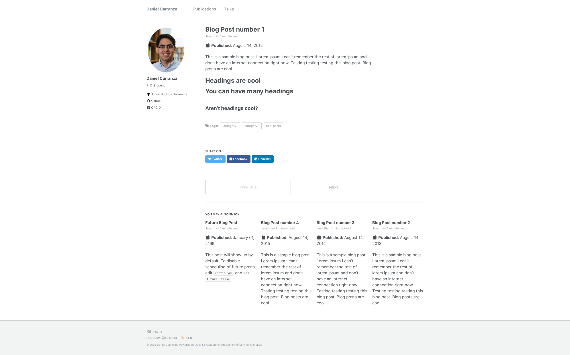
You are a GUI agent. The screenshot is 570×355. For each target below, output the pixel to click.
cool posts (273, 126)
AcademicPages (216, 344)
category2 (251, 126)
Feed (188, 338)
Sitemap (154, 331)
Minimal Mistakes (250, 344)
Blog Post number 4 (280, 222)
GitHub (171, 338)
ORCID (155, 107)
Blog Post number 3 (335, 222)
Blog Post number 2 (391, 222)
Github (155, 100)
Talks (229, 9)
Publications (204, 9)
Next (333, 187)
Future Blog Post (221, 222)
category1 (230, 126)
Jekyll (199, 344)
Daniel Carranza (162, 9)
